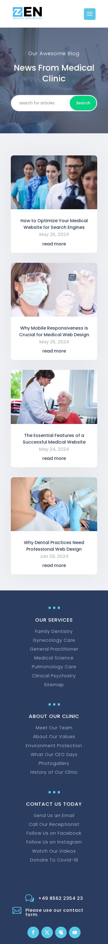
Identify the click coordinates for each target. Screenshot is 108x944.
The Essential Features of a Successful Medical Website (54, 438)
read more (54, 244)
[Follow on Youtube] (75, 932)
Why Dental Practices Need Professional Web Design (54, 545)
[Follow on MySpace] (61, 932)
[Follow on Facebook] (33, 932)
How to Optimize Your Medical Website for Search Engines (54, 224)
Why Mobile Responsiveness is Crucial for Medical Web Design (54, 331)
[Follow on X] (47, 932)
